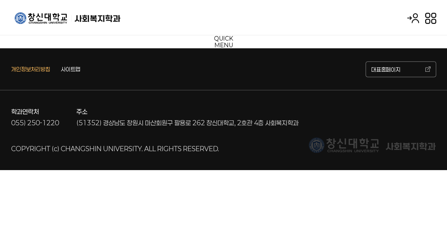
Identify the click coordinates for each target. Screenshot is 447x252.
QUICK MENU (223, 41)
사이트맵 (70, 69)
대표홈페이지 (386, 69)
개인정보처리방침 (30, 69)
